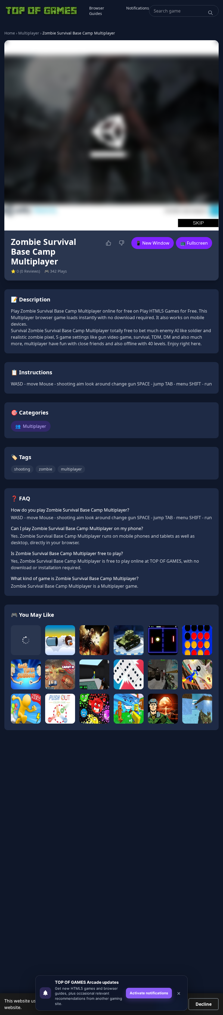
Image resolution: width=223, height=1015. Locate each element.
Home (9, 33)
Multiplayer (28, 33)
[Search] (210, 13)
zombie (45, 469)
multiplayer (71, 469)
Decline (204, 1004)
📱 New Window (152, 243)
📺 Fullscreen (194, 243)
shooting (22, 469)
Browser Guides (96, 10)
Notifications (137, 8)
